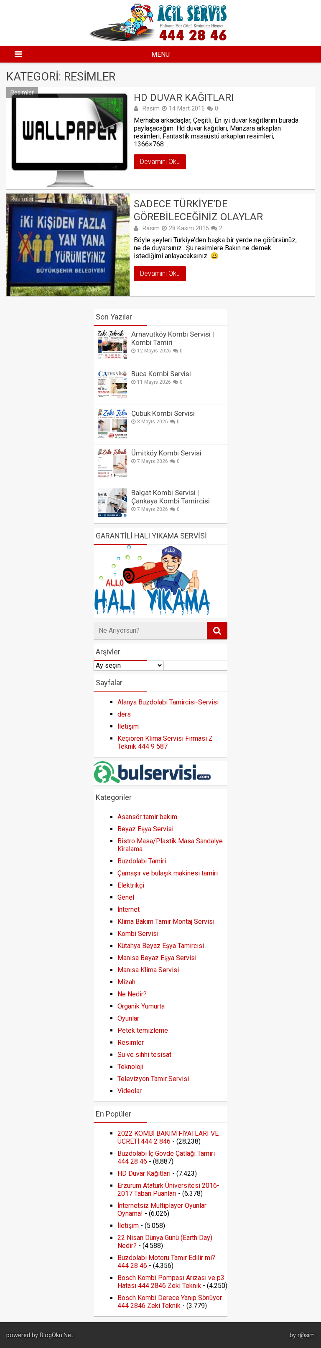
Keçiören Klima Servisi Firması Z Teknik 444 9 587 (165, 742)
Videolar (129, 1091)
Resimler (22, 92)
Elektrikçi (130, 885)
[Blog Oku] (160, 39)
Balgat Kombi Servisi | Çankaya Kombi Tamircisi (170, 496)
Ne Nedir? (132, 994)
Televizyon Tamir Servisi (153, 1079)
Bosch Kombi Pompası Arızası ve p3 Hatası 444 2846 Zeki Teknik (170, 1282)
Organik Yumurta (141, 1006)
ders (124, 714)
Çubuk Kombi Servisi (163, 413)
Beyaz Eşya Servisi (145, 829)
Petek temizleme (142, 1030)
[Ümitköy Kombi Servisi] (112, 476)
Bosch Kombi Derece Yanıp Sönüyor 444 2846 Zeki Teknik (169, 1302)
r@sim (306, 1335)
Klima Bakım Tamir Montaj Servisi (165, 921)
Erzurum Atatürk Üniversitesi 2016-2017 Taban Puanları (168, 1189)
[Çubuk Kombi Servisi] (112, 436)
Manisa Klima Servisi (148, 970)
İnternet (128, 909)
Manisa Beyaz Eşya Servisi (156, 958)
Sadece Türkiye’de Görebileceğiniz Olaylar (198, 210)
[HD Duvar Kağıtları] (68, 138)
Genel (125, 897)
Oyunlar (128, 1018)
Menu (160, 54)
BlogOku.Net (56, 1335)
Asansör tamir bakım (147, 817)
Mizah (126, 982)
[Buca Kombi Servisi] (112, 396)
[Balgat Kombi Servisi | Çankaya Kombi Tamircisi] (112, 515)
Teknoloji (130, 1067)
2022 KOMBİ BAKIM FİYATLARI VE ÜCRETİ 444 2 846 (168, 1137)
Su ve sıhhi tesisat (144, 1055)
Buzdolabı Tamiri (141, 861)
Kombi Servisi (137, 934)
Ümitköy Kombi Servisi (166, 453)
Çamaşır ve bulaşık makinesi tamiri (167, 873)
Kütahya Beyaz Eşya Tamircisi (160, 946)
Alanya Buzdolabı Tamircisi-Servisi (168, 702)
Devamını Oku (160, 162)
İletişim (128, 726)
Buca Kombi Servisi (161, 374)
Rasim (151, 108)
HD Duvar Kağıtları (184, 97)
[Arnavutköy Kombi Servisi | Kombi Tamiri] (112, 357)
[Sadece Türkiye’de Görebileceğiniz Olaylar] (68, 245)
